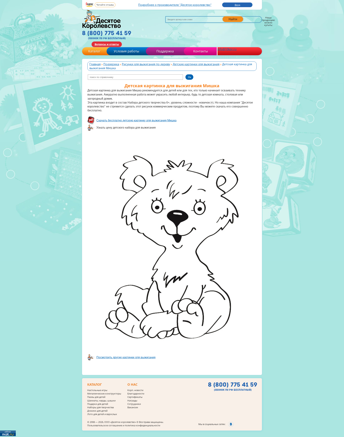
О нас (132, 385)
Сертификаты (134, 397)
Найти (233, 19)
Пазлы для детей (96, 397)
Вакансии (132, 407)
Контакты (200, 51)
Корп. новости (135, 390)
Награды (132, 400)
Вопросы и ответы (107, 44)
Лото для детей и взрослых (102, 414)
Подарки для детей (97, 404)
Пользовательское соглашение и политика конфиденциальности (123, 425)
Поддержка (165, 51)
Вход (237, 4)
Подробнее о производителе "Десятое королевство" (174, 5)
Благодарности (135, 393)
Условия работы (126, 51)
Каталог (94, 51)
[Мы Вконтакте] (231, 424)
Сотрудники (134, 404)
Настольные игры (97, 390)
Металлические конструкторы (104, 393)
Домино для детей (97, 410)
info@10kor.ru (226, 49)
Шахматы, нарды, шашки (101, 400)
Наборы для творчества (100, 407)
